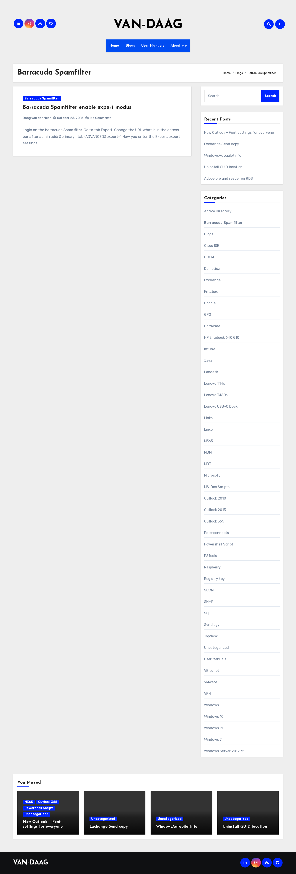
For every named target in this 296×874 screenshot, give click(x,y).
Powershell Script (218, 544)
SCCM (209, 590)
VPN (207, 694)
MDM (208, 452)
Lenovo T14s (214, 383)
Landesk (211, 372)
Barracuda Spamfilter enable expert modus (77, 107)
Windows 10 (214, 716)
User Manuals (152, 45)
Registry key (214, 579)
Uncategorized (216, 648)
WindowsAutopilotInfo (222, 155)
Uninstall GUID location (223, 167)
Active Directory (217, 211)
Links (208, 418)
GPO (207, 314)
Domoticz (212, 269)
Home (114, 45)
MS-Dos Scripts (217, 487)
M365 (208, 441)
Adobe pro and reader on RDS (228, 178)
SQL (207, 613)
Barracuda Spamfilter (41, 98)
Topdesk (211, 636)
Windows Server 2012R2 (224, 751)
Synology (212, 625)
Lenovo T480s (216, 395)
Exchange (212, 280)
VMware (210, 682)
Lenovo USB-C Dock (220, 406)
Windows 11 (213, 728)
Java (208, 360)
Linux (208, 429)
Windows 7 (213, 739)
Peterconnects (216, 533)
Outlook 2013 (215, 510)
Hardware (212, 326)
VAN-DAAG (148, 25)
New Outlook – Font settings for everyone (239, 132)
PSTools (210, 556)
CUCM (209, 257)
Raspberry (212, 567)
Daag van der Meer (37, 118)
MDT (207, 464)
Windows (211, 705)
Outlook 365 (214, 521)
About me (179, 45)
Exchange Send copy (221, 144)
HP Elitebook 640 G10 (221, 337)
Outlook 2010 (215, 498)
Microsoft (212, 475)
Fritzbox (211, 292)
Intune (209, 349)
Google (210, 303)
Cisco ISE (211, 246)
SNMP (209, 602)
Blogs (130, 45)
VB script (211, 671)
